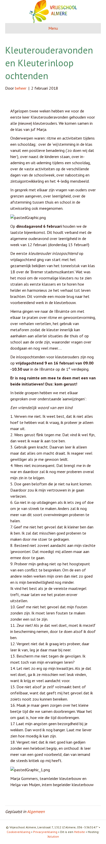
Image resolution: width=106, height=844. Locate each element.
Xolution (53, 836)
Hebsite (79, 832)
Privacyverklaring (45, 832)
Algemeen (36, 811)
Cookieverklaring (18, 832)
